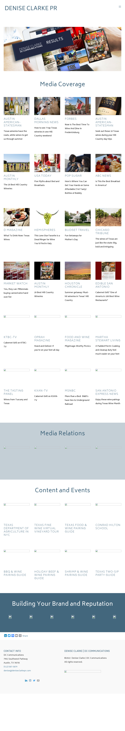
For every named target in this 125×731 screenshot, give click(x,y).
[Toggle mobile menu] (120, 6)
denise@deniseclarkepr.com (17, 670)
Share (25, 636)
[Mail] (38, 680)
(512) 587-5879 (10, 667)
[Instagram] (30, 680)
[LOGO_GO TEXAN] (114, 617)
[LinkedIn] (26, 680)
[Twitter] (34, 680)
